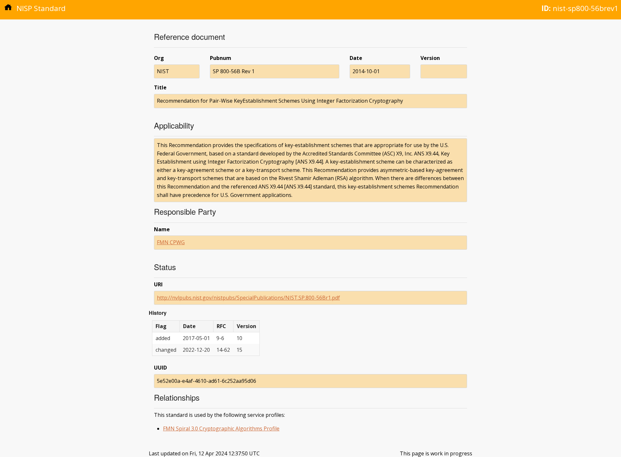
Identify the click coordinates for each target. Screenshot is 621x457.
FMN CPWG (171, 242)
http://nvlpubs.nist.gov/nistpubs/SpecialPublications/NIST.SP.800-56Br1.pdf (248, 297)
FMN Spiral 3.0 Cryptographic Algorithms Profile (221, 428)
